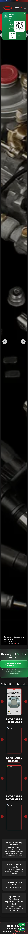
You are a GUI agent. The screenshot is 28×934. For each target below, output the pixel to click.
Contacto (19, 35)
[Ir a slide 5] (15, 643)
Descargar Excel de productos (14, 664)
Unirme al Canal (12, 35)
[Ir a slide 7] (18, 643)
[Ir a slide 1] (9, 643)
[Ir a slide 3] (12, 643)
